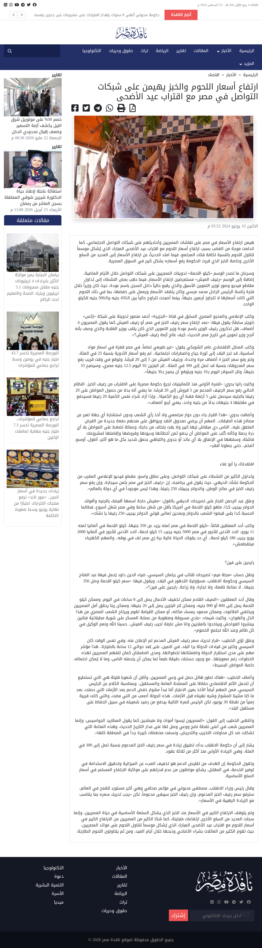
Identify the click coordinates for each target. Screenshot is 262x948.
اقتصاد (214, 75)
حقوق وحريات (121, 51)
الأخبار (226, 51)
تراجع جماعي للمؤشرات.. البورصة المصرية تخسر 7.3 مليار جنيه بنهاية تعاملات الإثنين (36, 428)
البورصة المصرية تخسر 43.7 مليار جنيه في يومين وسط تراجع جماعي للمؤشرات (35, 359)
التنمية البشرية (50, 885)
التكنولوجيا (91, 51)
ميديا (59, 902)
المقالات (201, 51)
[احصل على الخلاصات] (5, 4)
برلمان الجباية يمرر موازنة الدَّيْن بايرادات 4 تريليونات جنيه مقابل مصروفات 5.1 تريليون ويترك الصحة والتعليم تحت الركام (33, 287)
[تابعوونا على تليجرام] (23, 4)
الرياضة (162, 51)
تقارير (181, 51)
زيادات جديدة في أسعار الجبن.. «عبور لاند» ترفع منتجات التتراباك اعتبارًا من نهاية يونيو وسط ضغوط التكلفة (36, 503)
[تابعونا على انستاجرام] (11, 4)
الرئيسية (246, 51)
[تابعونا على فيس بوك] (35, 4)
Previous (13, 14)
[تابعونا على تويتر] (29, 4)
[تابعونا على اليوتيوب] (17, 4)
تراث (144, 51)
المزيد (249, 63)
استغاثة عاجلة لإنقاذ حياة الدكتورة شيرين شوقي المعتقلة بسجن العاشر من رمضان (33, 197)
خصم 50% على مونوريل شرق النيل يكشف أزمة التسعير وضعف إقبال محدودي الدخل (36, 125)
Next (21, 14)
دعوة (59, 876)
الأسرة (58, 893)
